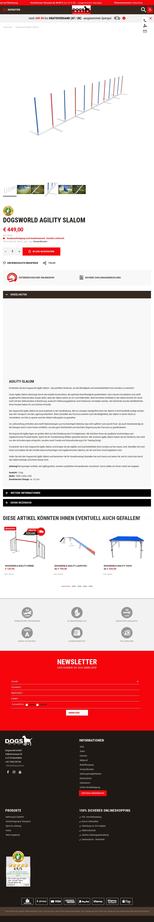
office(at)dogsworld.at (15, 766)
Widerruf (84, 760)
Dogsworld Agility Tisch (118, 566)
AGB (82, 747)
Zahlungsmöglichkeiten (90, 774)
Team (82, 751)
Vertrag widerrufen (92, 793)
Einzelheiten (19, 294)
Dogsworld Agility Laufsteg (70, 566)
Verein (32, 704)
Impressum (85, 783)
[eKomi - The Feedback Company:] (8, 215)
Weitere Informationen (25, 492)
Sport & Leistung (13, 826)
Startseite (7, 27)
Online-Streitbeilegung (90, 787)
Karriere (83, 756)
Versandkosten (87, 769)
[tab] (77, 294)
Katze (8, 830)
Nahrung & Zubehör (15, 817)
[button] (24, 189)
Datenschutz (86, 778)
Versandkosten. (40, 241)
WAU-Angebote (13, 835)
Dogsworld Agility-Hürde (19, 566)
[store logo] (81, 9)
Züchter (43, 704)
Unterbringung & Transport (18, 821)
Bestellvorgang (87, 765)
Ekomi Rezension (21, 502)
